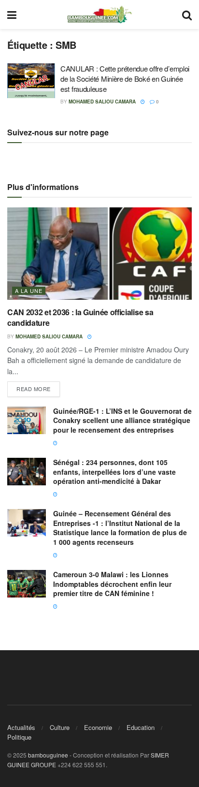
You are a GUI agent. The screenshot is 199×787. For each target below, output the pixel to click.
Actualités (21, 727)
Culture (60, 727)
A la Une (29, 290)
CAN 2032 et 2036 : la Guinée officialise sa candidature (80, 317)
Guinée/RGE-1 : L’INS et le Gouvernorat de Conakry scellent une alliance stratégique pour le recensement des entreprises (122, 420)
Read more (38, 387)
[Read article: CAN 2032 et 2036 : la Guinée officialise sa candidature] (99, 253)
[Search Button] (187, 14)
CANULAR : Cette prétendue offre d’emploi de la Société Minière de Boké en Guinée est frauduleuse (124, 78)
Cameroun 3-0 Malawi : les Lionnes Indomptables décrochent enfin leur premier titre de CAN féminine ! (112, 583)
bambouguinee (48, 755)
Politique (19, 737)
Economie (98, 727)
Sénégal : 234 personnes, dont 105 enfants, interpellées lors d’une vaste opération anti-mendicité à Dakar (114, 471)
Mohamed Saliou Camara (102, 101)
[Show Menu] (11, 14)
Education (141, 727)
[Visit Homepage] (99, 14)
